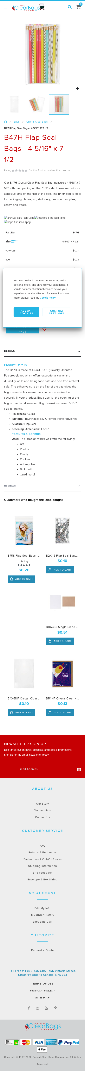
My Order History (42, 915)
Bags (16, 122)
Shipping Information (42, 866)
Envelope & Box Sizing (42, 879)
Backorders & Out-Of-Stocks (43, 859)
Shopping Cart (42, 921)
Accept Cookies (26, 312)
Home (5, 122)
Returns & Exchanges (42, 852)
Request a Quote (42, 950)
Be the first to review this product (50, 170)
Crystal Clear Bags (37, 122)
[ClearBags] (27, 7)
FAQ (43, 845)
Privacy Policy (42, 990)
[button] (77, 88)
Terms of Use (42, 983)
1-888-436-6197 (36, 971)
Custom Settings (56, 312)
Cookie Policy (48, 297)
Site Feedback (42, 872)
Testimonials (42, 810)
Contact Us (42, 817)
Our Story (42, 803)
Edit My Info (42, 908)
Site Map (42, 997)
